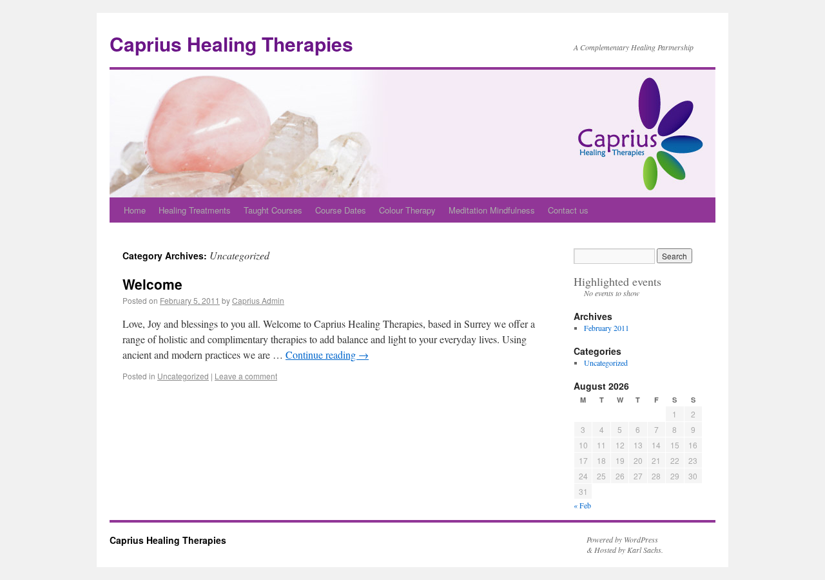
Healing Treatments (195, 210)
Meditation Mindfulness (492, 210)
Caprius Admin (258, 300)
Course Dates (340, 210)
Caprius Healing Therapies (231, 43)
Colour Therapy (407, 210)
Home (135, 210)
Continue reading (327, 354)
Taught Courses (273, 210)
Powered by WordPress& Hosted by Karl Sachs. (625, 544)
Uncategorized (183, 375)
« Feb (582, 505)
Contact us (568, 210)
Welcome (152, 284)
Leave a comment (246, 375)
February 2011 (606, 328)
